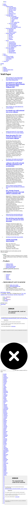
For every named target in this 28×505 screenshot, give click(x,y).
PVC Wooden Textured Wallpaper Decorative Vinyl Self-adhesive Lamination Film (15, 192)
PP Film (10, 35)
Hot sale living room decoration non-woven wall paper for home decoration (15, 219)
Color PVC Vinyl (12, 8)
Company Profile (9, 56)
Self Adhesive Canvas (16, 27)
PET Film (11, 34)
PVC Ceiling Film (15, 22)
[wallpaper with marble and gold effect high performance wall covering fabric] (15, 160)
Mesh (12, 21)
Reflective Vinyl (12, 13)
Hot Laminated (14, 18)
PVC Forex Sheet (12, 46)
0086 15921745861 (14, 285)
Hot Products (3, 292)
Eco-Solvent (10, 294)
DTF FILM (11, 49)
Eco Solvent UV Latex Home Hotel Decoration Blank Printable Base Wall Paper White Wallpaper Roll (15, 85)
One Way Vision (12, 10)
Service (7, 60)
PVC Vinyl (11, 12)
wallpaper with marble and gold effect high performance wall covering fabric (15, 164)
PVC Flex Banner (12, 16)
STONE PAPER (12, 52)
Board (7, 40)
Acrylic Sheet (12, 41)
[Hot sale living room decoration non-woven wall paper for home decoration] (15, 215)
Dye (22, 293)
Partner (7, 278)
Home (4, 4)
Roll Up (10, 38)
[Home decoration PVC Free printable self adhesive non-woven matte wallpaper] (15, 132)
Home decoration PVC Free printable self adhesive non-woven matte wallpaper (13, 137)
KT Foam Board (12, 44)
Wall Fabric (11, 29)
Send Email (3, 304)
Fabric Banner (14, 25)
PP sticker (11, 11)
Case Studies (8, 58)
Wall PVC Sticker (12, 32)
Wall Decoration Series (11, 28)
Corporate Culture (10, 57)
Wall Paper (11, 30)
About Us (5, 55)
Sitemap (8, 292)
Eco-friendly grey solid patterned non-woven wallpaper (15, 111)
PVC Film (11, 36)
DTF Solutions (12, 50)
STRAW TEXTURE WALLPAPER (11, 240)
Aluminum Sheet (12, 43)
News (4, 54)
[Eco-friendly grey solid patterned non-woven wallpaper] (15, 107)
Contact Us (5, 61)
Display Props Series (10, 33)
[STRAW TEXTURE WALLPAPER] (14, 237)
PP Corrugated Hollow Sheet (15, 45)
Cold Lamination (12, 7)
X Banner (11, 39)
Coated (12, 19)
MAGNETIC (12, 51)
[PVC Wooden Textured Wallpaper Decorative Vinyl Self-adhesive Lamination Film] (15, 188)
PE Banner (13, 24)
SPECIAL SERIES (10, 47)
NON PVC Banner (13, 23)
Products (5, 5)
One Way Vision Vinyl (18, 294)
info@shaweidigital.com (15, 286)
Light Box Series (9, 15)
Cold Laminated (14, 17)
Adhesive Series (9, 6)
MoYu (7, 277)
